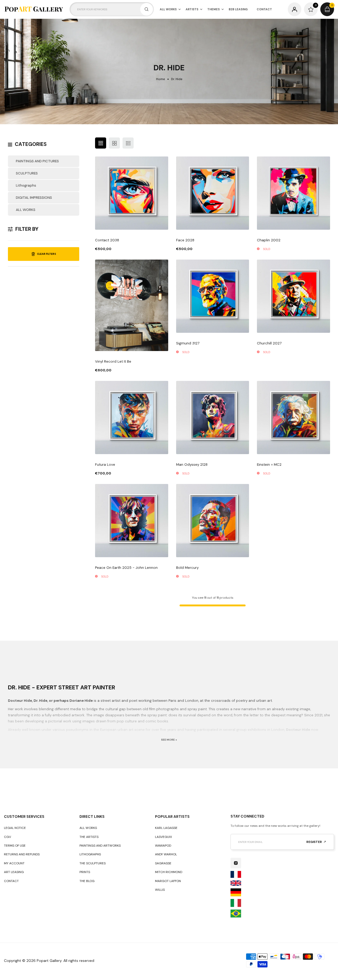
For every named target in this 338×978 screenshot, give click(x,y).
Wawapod (163, 845)
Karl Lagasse (166, 828)
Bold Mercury (187, 567)
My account (14, 863)
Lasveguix (163, 837)
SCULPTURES (27, 173)
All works (88, 828)
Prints (84, 872)
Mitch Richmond (168, 872)
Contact (11, 881)
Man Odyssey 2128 (192, 464)
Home (160, 79)
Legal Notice (15, 828)
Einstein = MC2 (269, 464)
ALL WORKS (25, 209)
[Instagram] (236, 863)
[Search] (146, 9)
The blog (87, 881)
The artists (88, 837)
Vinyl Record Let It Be (113, 361)
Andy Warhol (166, 854)
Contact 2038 (107, 240)
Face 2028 (185, 240)
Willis (160, 890)
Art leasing (14, 872)
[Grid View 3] (100, 143)
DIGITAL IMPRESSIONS (34, 197)
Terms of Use (15, 845)
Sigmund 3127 (187, 343)
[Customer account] (295, 9)
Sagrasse (163, 863)
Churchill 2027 (269, 343)
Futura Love (105, 464)
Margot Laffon (168, 881)
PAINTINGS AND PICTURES (37, 161)
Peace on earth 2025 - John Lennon (126, 567)
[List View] (128, 143)
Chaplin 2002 (268, 240)
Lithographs (26, 185)
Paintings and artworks (100, 845)
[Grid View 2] (114, 143)
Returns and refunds (22, 854)
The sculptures (92, 863)
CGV (7, 837)
